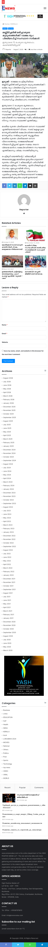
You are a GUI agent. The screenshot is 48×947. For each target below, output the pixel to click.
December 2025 (9, 407)
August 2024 (8, 464)
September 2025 (9, 417)
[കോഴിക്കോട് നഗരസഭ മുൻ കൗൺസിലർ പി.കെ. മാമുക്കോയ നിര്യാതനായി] (12, 235)
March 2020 (7, 650)
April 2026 (7, 392)
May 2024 (7, 475)
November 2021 (9, 582)
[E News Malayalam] (8, 8)
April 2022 (7, 564)
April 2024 (7, 478)
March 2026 (7, 396)
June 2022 (7, 557)
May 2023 (7, 518)
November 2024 (9, 453)
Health (5, 724)
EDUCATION (7, 717)
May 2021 (7, 604)
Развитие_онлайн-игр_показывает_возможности (22, 823)
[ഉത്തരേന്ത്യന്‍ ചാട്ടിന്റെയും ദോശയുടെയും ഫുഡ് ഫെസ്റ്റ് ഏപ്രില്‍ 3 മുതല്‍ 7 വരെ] (12, 261)
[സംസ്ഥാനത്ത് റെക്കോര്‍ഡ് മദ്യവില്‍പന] (8, 798)
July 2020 (7, 640)
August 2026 (8, 378)
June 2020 (7, 643)
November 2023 (9, 496)
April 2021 (7, 607)
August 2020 (8, 636)
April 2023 (7, 521)
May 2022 (7, 561)
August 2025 (8, 421)
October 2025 (8, 414)
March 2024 (7, 482)
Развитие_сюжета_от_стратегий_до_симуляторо (21, 830)
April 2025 (7, 435)
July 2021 (6, 597)
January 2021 (8, 618)
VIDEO (5, 771)
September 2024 (9, 460)
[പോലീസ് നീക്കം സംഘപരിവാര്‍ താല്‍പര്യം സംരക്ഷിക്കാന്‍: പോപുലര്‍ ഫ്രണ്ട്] (35, 235)
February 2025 (8, 442)
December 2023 (9, 493)
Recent (7, 787)
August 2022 (8, 550)
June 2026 (7, 385)
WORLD (6, 778)
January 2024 (8, 489)
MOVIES (6, 742)
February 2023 (8, 528)
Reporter (8, 49)
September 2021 (9, 589)
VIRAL (5, 775)
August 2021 (8, 593)
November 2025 (9, 410)
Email (4, 333)
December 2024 (9, 450)
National (6, 746)
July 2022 (7, 554)
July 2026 (7, 382)
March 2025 (7, 439)
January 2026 (8, 403)
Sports (5, 760)
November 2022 (9, 539)
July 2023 (7, 511)
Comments (38, 787)
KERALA (14, 24)
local (5, 735)
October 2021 (8, 586)
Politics (6, 753)
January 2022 (8, 575)
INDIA (5, 728)
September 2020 (9, 632)
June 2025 (7, 428)
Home (6, 24)
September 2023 (9, 503)
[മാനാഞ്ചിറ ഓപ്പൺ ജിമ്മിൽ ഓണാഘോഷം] (35, 261)
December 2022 (9, 536)
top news (11, 28)
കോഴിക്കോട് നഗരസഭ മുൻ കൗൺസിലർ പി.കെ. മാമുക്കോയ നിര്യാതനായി (12, 247)
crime (5, 714)
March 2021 (7, 611)
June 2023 (7, 514)
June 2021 (7, 600)
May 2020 (7, 647)
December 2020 (9, 622)
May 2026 (7, 389)
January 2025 (8, 446)
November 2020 (9, 625)
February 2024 (8, 485)
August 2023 (8, 507)
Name (4, 325)
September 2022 (9, 546)
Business (6, 710)
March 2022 (7, 568)
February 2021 (8, 614)
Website (5, 342)
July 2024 (7, 468)
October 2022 (8, 543)
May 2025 (7, 432)
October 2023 (8, 500)
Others (5, 749)
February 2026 (8, 399)
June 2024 (7, 471)
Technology (7, 764)
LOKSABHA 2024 (9, 739)
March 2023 (7, 525)
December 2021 (9, 579)
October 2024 (8, 457)
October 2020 (8, 629)
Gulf (4, 721)
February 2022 (8, 571)
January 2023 (8, 532)
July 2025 (7, 425)
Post (5, 757)
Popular (22, 787)
